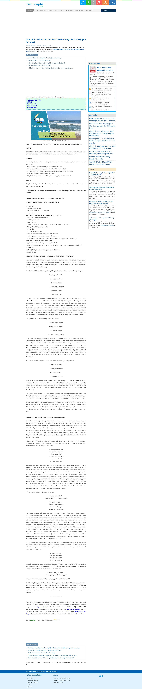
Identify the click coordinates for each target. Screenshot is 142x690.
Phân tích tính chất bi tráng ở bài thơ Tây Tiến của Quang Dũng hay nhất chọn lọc (101, 133)
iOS (93, 4)
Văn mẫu (39, 45)
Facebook (100, 676)
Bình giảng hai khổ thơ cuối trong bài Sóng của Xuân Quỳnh (47, 63)
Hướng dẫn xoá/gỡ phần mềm (61, 680)
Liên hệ (29, 686)
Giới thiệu (30, 678)
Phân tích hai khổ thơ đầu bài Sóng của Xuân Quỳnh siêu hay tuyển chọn (51, 68)
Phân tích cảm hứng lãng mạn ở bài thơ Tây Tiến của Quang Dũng (102, 147)
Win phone (99, 4)
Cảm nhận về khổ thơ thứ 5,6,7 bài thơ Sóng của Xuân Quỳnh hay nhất (102, 119)
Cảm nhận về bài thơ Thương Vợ (101, 102)
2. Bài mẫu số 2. (32, 108)
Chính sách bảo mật (32, 682)
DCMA (29, 684)
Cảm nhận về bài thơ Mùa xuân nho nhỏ (102, 107)
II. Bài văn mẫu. (32, 104)
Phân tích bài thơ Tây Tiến (99, 92)
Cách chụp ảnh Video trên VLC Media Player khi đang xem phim (101, 152)
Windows (83, 4)
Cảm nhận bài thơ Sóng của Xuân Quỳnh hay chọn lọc (45, 58)
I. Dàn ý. (29, 102)
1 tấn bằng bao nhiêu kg (107, 225)
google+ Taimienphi (102, 676)
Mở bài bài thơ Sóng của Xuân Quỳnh (40, 65)
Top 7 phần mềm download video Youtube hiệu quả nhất (79, 11)
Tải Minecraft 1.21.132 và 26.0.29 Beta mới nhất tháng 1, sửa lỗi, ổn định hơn (50, 11)
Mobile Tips (105, 4)
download (34, 5)
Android (88, 4)
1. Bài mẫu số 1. (32, 106)
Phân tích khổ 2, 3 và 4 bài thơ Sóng (39, 60)
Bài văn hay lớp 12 (47, 45)
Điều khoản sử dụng (32, 680)
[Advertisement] (71, 24)
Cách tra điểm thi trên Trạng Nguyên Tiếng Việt (99, 158)
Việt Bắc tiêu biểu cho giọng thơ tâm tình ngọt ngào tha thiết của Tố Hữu (102, 126)
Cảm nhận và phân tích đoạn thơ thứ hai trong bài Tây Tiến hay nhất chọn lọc (102, 141)
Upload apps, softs (58, 682)
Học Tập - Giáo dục (30, 45)
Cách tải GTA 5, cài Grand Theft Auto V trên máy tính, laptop (100, 163)
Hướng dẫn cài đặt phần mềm (61, 678)
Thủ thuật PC (112, 4)
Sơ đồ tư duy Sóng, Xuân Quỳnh (100, 98)
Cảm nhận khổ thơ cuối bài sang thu (102, 88)
